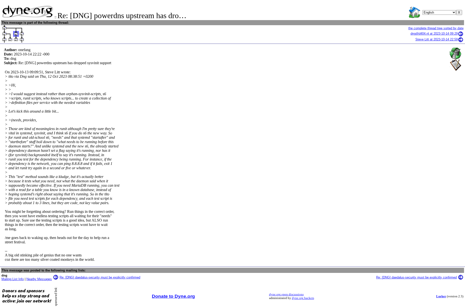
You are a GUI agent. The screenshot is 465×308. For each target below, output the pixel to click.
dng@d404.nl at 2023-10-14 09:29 (434, 33)
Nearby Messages (39, 279)
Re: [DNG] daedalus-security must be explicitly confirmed (100, 277)
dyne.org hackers (303, 298)
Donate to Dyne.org (173, 296)
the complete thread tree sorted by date (436, 28)
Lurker (441, 296)
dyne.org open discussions (286, 294)
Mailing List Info (12, 279)
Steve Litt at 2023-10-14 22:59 (436, 39)
